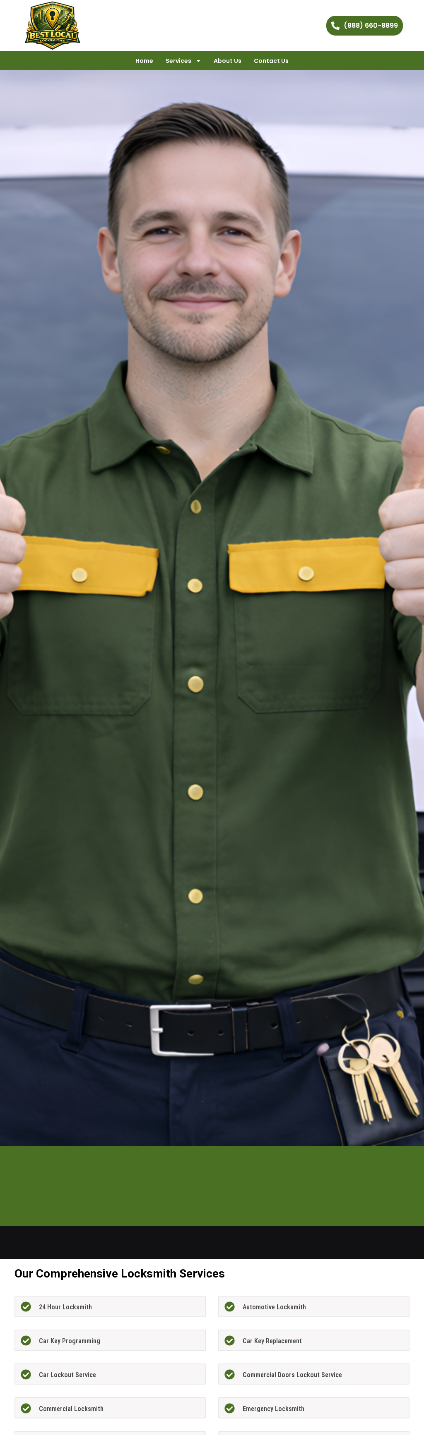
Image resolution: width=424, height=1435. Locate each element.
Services (178, 61)
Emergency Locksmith (273, 1409)
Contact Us (271, 61)
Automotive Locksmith (274, 1307)
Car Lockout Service (67, 1375)
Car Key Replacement (272, 1341)
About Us (227, 61)
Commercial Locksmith (71, 1409)
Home (144, 61)
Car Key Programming (69, 1341)
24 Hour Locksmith (65, 1307)
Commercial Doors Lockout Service (292, 1375)
